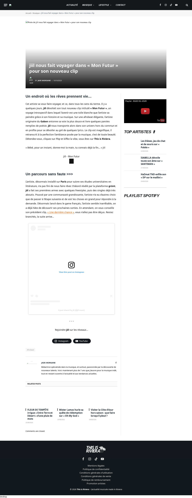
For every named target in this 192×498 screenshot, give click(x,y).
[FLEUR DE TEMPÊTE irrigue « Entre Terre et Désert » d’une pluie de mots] (40, 398)
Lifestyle (104, 5)
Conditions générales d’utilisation (96, 472)
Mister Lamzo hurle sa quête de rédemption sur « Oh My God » (71, 412)
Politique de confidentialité (96, 469)
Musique (87, 5)
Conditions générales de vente (96, 476)
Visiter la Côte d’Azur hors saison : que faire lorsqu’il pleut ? (103, 412)
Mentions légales (96, 465)
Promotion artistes (96, 483)
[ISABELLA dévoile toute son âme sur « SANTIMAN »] (131, 161)
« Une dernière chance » (60, 212)
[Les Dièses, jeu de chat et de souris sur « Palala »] (131, 144)
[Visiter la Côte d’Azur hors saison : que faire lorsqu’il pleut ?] (103, 398)
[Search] (186, 5)
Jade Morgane (44, 80)
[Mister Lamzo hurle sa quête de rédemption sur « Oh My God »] (71, 398)
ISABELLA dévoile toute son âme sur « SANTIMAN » (151, 161)
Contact (120, 5)
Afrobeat (30, 350)
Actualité (72, 5)
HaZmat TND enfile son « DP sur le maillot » (153, 176)
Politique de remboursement (96, 480)
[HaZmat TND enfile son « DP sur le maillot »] (131, 177)
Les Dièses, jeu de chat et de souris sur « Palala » (153, 144)
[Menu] (5, 5)
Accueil (28, 13)
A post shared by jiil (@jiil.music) (71, 310)
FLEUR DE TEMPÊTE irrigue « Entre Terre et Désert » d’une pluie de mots (40, 414)
